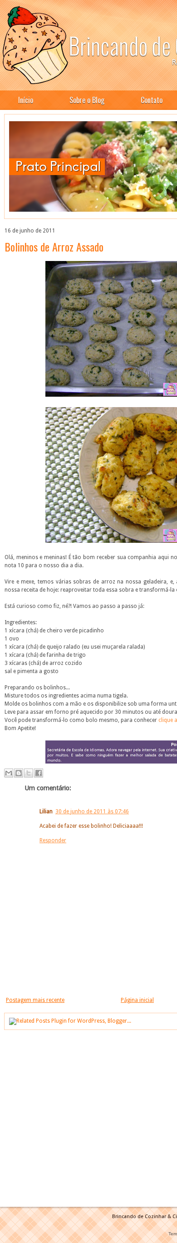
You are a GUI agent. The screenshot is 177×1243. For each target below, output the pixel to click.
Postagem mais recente (35, 1000)
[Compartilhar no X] (28, 773)
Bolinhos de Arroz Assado (54, 246)
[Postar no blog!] (18, 773)
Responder (52, 840)
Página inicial (137, 1000)
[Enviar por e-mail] (8, 773)
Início (25, 100)
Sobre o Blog (86, 100)
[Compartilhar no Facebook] (38, 773)
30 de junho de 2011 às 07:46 (92, 811)
